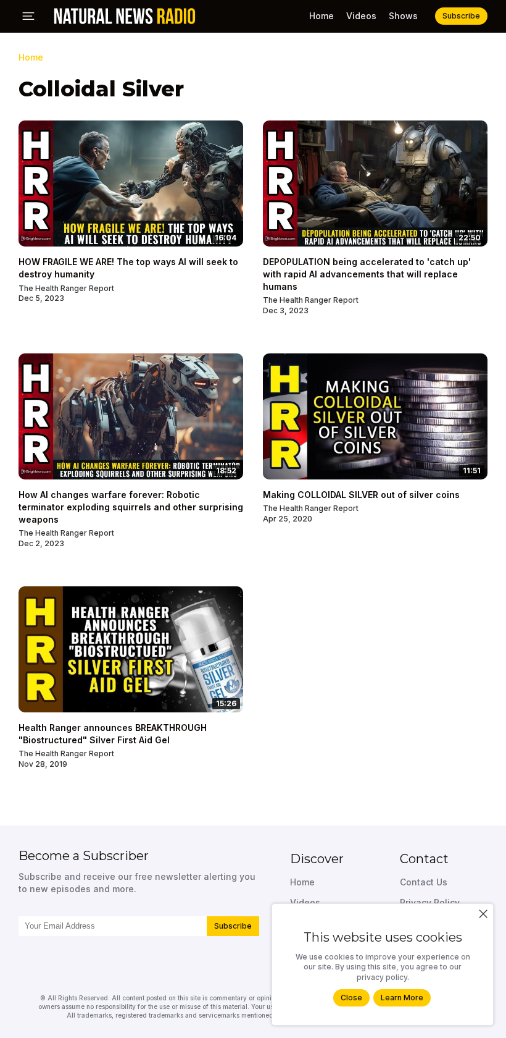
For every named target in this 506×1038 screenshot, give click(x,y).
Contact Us (423, 882)
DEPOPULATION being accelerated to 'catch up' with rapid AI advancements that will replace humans (367, 273)
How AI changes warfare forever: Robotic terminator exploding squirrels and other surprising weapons (131, 506)
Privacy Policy (430, 902)
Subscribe (233, 925)
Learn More (402, 997)
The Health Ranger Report (66, 288)
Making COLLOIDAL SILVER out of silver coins (361, 494)
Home (321, 16)
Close (351, 997)
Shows (403, 16)
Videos (361, 16)
